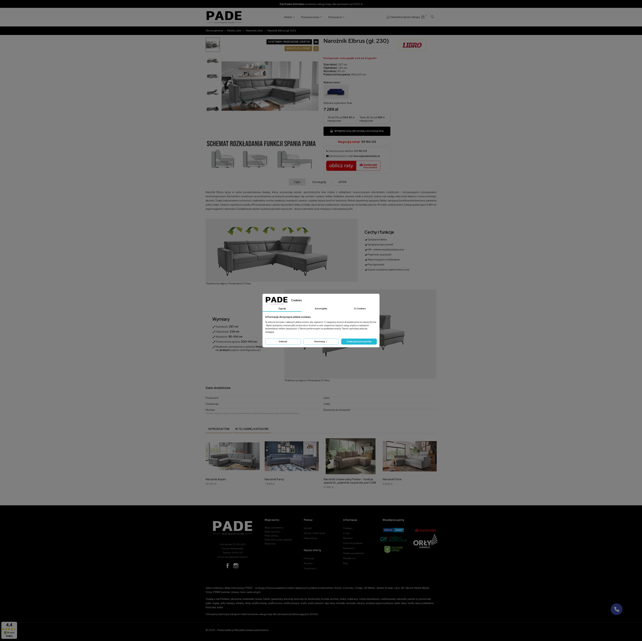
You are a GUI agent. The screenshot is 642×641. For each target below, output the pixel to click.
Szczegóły (319, 182)
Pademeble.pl (225, 630)
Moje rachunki (272, 531)
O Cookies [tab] (360, 308)
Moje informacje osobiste (278, 539)
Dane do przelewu (353, 543)
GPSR (342, 182)
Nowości (308, 563)
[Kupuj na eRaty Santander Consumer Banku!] (353, 165)
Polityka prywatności (353, 553)
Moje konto (272, 520)
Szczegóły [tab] (321, 308)
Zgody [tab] (282, 308)
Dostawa (347, 528)
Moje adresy (271, 535)
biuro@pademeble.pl (367, 156)
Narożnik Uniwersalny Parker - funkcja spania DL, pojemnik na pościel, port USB (350, 481)
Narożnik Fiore (392, 479)
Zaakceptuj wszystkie (359, 341)
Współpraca (349, 558)
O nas (346, 533)
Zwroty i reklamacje (314, 533)
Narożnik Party (274, 479)
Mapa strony (310, 538)
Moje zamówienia (274, 527)
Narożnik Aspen (216, 479)
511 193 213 (368, 142)
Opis (297, 182)
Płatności (348, 538)
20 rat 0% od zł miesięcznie (341, 119)
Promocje (309, 558)
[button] (616, 609)
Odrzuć (283, 341)
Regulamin (349, 548)
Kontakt (308, 528)
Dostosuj (319, 341)
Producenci (310, 568)
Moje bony (270, 543)
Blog (345, 563)
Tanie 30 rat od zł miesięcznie (372, 119)
